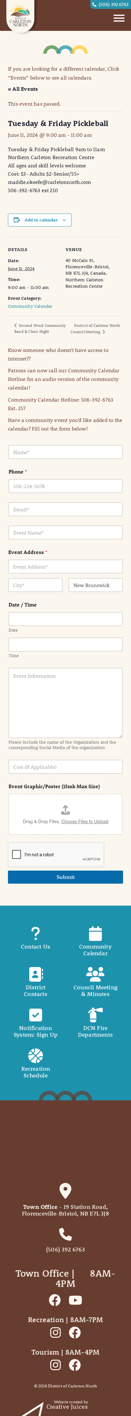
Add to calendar (41, 220)
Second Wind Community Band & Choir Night (40, 328)
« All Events (23, 88)
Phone (18, 471)
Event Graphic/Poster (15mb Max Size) (54, 786)
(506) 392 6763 (113, 4)
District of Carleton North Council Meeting (95, 328)
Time (14, 655)
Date (13, 630)
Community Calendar (30, 306)
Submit (66, 876)
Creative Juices (67, 1407)
